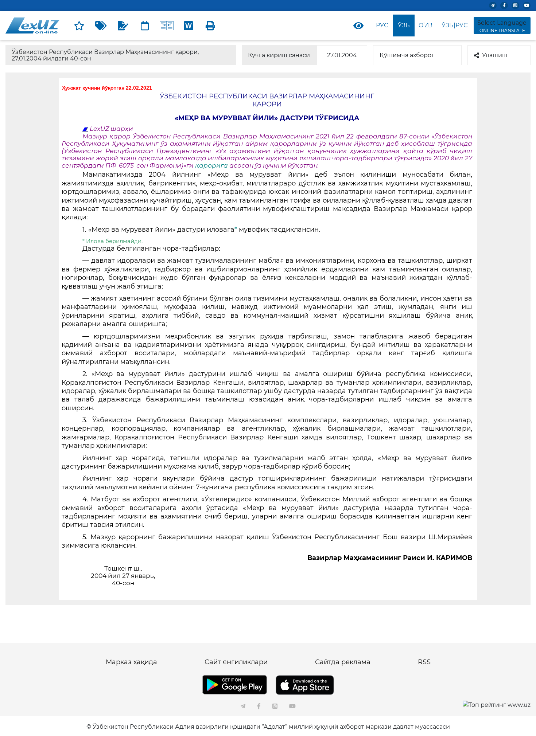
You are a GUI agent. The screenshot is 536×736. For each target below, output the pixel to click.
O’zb (425, 25)
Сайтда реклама (342, 662)
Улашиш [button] (495, 55)
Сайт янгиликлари (236, 662)
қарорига (212, 165)
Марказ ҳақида (131, 662)
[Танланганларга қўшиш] (79, 25)
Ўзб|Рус (454, 25)
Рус (382, 25)
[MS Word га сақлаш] (188, 25)
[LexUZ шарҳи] (123, 25)
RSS (424, 662)
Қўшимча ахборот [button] (407, 55)
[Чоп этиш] (210, 25)
